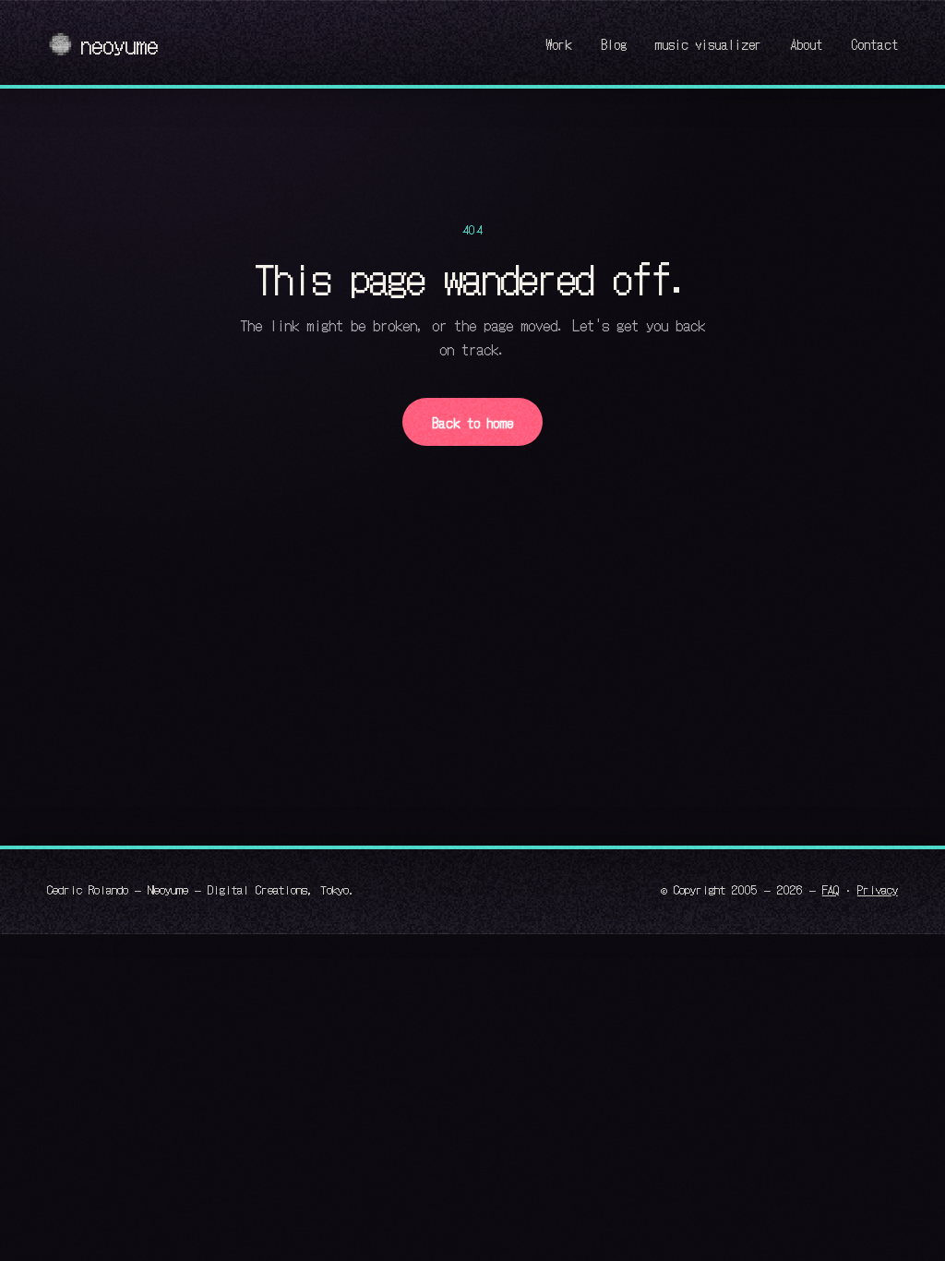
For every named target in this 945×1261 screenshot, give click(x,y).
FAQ (830, 889)
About (806, 44)
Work (558, 44)
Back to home (472, 422)
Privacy (877, 889)
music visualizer (707, 44)
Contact (874, 44)
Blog (614, 44)
